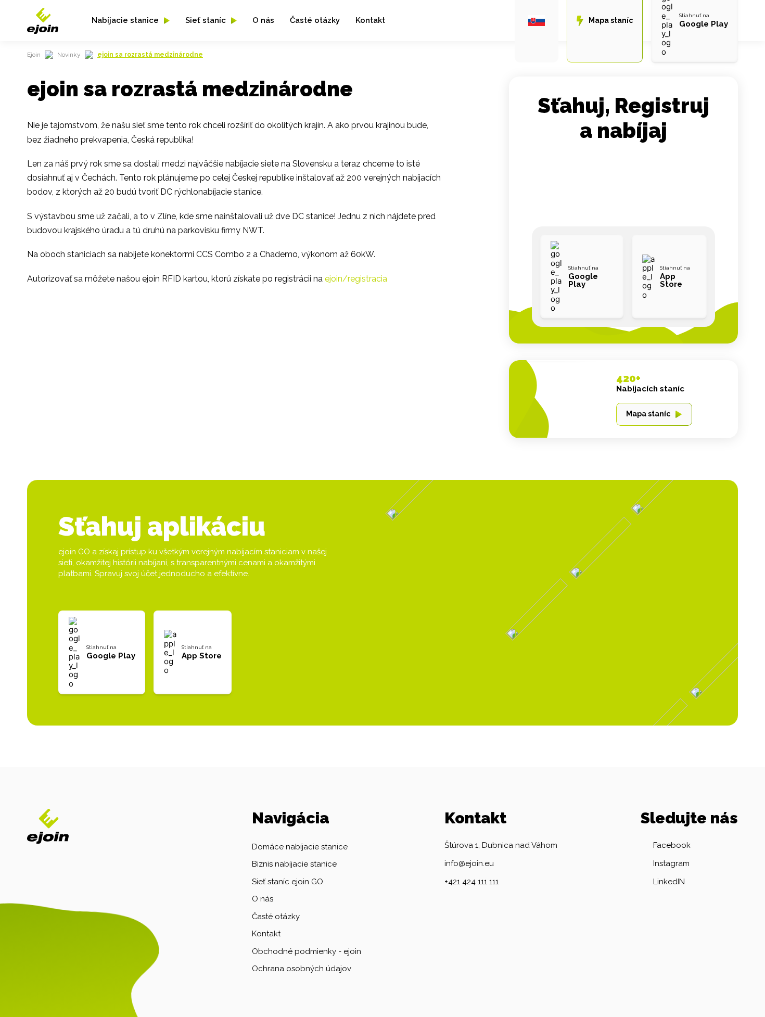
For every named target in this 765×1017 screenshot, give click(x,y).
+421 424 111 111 (471, 881)
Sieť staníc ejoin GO (287, 881)
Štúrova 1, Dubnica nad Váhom (500, 845)
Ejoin (34, 54)
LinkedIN (669, 881)
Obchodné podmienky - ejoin (306, 951)
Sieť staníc (205, 20)
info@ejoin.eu (469, 863)
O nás (263, 20)
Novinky (69, 54)
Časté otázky (315, 20)
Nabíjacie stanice (125, 20)
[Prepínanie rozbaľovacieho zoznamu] (167, 20)
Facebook (672, 845)
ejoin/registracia (356, 279)
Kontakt (370, 20)
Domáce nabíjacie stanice (300, 846)
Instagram (671, 863)
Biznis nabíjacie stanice (294, 864)
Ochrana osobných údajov (301, 968)
